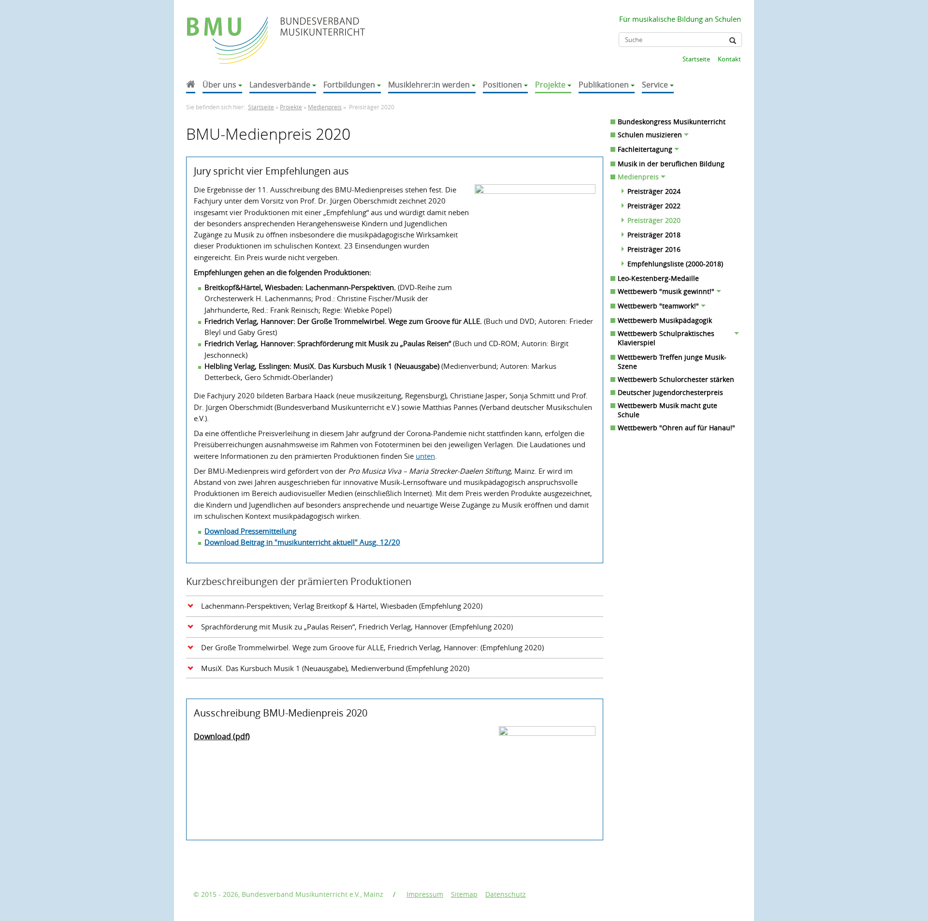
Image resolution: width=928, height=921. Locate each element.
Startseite (696, 59)
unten (425, 456)
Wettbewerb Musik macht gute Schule (667, 410)
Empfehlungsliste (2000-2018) (675, 263)
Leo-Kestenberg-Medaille (658, 278)
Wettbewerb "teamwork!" (658, 305)
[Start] (190, 85)
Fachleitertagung (645, 149)
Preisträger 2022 (654, 205)
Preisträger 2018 (654, 234)
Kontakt (729, 59)
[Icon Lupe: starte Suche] (732, 40)
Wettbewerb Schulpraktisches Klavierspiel (666, 338)
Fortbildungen (349, 84)
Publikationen (604, 84)
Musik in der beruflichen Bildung (671, 163)
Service (655, 84)
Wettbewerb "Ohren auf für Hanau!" (676, 427)
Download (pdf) (222, 736)
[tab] (394, 605)
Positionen (502, 84)
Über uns (219, 84)
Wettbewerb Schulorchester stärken (676, 379)
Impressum (424, 894)
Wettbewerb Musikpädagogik (665, 320)
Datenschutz (505, 894)
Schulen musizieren (650, 134)
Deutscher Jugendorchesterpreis (670, 392)
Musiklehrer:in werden (429, 84)
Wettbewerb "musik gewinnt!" (666, 291)
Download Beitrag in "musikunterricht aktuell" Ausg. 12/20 (302, 542)
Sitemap (464, 894)
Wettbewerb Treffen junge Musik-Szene (672, 361)
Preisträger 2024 (654, 191)
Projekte (550, 84)
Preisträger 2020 (654, 220)
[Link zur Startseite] (228, 30)
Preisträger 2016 (654, 249)
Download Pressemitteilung (250, 531)
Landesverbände (279, 84)
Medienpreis (325, 107)
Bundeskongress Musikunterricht (671, 121)
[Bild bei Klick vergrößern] (547, 774)
